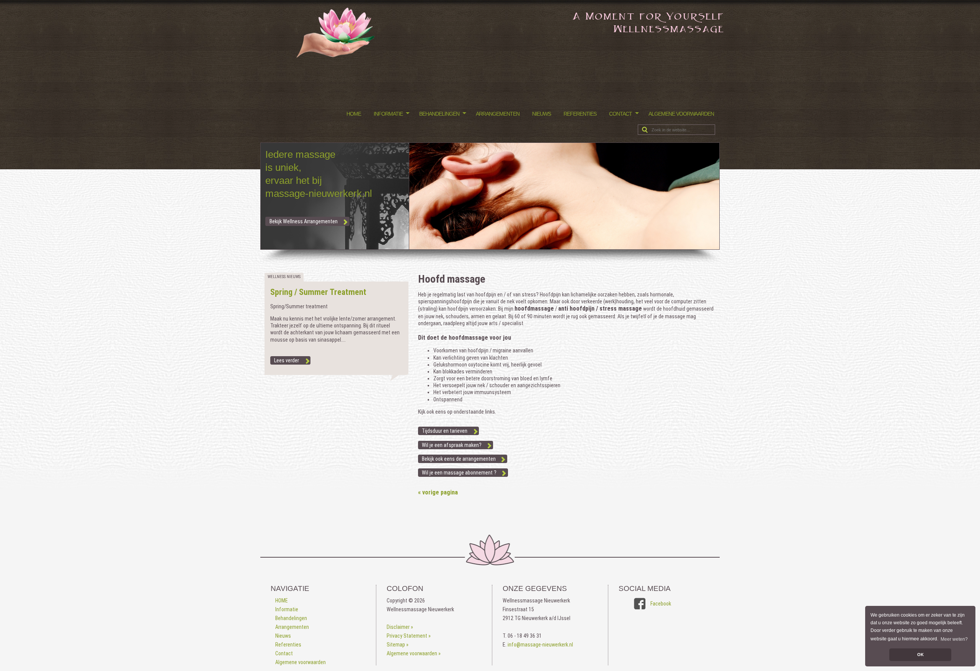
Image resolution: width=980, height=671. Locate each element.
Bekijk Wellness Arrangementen (304, 221)
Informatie (388, 114)
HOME (353, 114)
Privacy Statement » (409, 636)
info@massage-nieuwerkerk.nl (540, 645)
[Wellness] (337, 56)
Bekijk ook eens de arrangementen (459, 459)
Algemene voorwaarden (681, 114)
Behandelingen (439, 114)
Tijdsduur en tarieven (444, 431)
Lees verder (286, 360)
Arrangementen (497, 114)
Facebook (660, 604)
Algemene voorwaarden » (414, 653)
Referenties (580, 114)
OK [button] (920, 654)
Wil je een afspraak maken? (452, 445)
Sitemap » (397, 645)
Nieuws (541, 114)
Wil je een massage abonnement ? (459, 473)
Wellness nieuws (284, 276)
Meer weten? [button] (954, 639)
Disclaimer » (400, 627)
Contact (620, 114)
